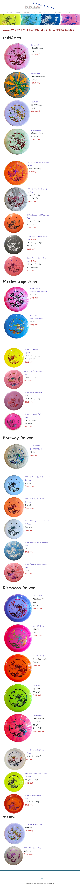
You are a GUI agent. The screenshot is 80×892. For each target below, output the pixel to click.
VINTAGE (69, 12)
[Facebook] (38, 879)
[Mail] (42, 879)
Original (58, 12)
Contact (47, 12)
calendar (37, 12)
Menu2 (26, 12)
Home (9, 12)
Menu (18, 12)
